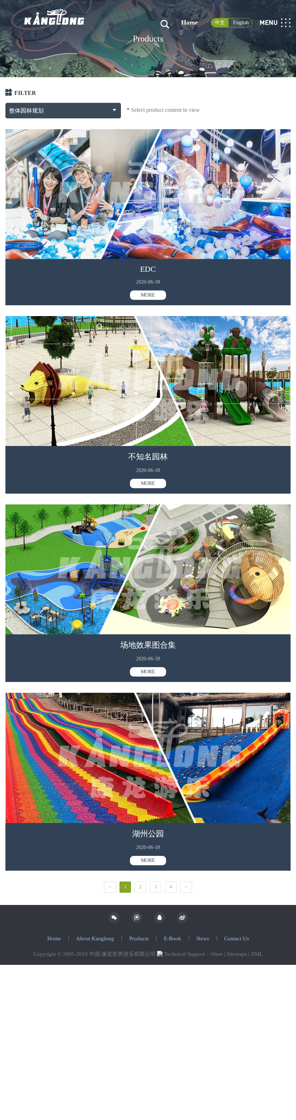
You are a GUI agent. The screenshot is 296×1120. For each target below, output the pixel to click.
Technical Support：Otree (193, 954)
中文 (220, 22)
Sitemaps (237, 954)
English (241, 22)
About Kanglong (95, 938)
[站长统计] (160, 954)
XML (257, 954)
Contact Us (236, 938)
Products (139, 938)
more (148, 295)
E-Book (172, 938)
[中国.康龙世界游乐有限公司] (54, 8)
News (202, 938)
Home (189, 22)
